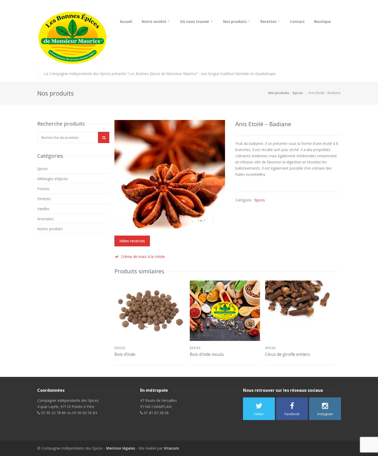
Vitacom (171, 448)
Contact (297, 21)
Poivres (43, 188)
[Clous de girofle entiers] (300, 311)
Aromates (45, 218)
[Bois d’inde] (149, 311)
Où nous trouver (194, 21)
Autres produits (50, 228)
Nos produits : (279, 92)
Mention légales (120, 448)
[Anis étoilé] (169, 175)
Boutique (322, 21)
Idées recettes (132, 240)
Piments (44, 198)
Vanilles (43, 208)
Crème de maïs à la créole (143, 256)
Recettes (268, 21)
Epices (298, 92)
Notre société (154, 21)
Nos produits (235, 21)
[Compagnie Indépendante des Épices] (73, 38)
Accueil (126, 21)
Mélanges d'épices (52, 178)
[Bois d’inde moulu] (225, 311)
